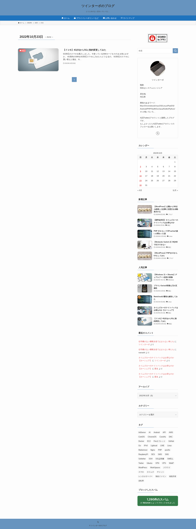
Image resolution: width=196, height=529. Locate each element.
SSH (150, 459)
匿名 (156, 369)
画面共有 (172, 476)
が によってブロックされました (158, 502)
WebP (171, 463)
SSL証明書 (160, 459)
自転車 (141, 481)
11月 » (175, 190)
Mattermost (143, 450)
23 (140, 181)
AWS (171, 432)
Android (157, 432)
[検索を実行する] (175, 50)
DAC (171, 437)
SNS (167, 454)
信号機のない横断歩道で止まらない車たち (156, 341)
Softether (142, 459)
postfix (167, 450)
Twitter (141, 463)
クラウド (166, 468)
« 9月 (139, 190)
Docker (141, 441)
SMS (160, 454)
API (164, 432)
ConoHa (163, 437)
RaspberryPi (143, 454)
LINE (162, 446)
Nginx (153, 450)
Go (140, 446)
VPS (164, 463)
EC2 (149, 441)
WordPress (143, 468)
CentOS (142, 437)
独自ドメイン (161, 476)
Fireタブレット (159, 441)
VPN (157, 463)
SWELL (170, 459)
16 (140, 176)
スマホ (141, 472)
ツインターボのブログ (98, 5)
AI (150, 432)
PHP (160, 450)
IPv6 (146, 446)
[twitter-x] (157, 133)
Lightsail (154, 446)
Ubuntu (149, 463)
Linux (169, 446)
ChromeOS (152, 437)
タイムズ (150, 472)
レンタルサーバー (145, 476)
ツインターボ (144, 344)
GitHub (171, 441)
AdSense (142, 432)
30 (140, 185)
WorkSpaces (155, 468)
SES (153, 454)
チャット (160, 472)
